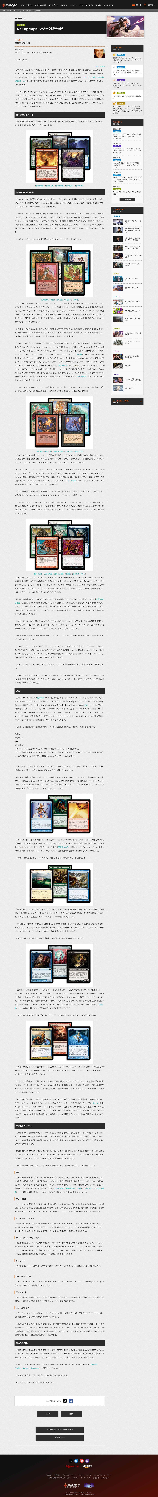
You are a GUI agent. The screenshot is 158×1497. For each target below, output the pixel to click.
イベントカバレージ (86, 5)
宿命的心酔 (49, 186)
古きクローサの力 (79, 574)
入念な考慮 (48, 574)
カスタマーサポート (85, 1475)
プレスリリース (86, 1478)
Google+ (26, 1368)
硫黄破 (68, 574)
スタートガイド (26, 5)
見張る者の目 (63, 847)
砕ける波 (48, 451)
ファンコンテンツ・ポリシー (103, 1475)
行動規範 (57, 1475)
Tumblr (18, 1368)
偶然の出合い (89, 1188)
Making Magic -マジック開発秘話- (23, 11)
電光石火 (68, 300)
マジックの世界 (40, 5)
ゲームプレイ (53, 5)
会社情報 (96, 1478)
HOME (3, 11)
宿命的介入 (79, 186)
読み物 (98, 5)
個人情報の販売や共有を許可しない (59, 1478)
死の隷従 (60, 300)
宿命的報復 (39, 186)
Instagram (35, 1368)
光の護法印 (45, 300)
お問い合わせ (105, 1478)
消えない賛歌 (59, 574)
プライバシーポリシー (69, 1475)
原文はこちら (100, 66)
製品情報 (64, 5)
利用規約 (48, 1475)
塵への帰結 (38, 574)
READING (9, 11)
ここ (86, 705)
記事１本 (40, 697)
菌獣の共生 (79, 451)
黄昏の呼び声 (58, 451)
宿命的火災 (69, 186)
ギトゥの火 (69, 451)
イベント (73, 5)
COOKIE (75, 1478)
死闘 (79, 1188)
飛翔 (52, 300)
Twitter (94, 1364)
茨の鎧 (76, 300)
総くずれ (40, 451)
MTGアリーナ (108, 5)
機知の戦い (70, 1188)
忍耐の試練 (59, 1188)
